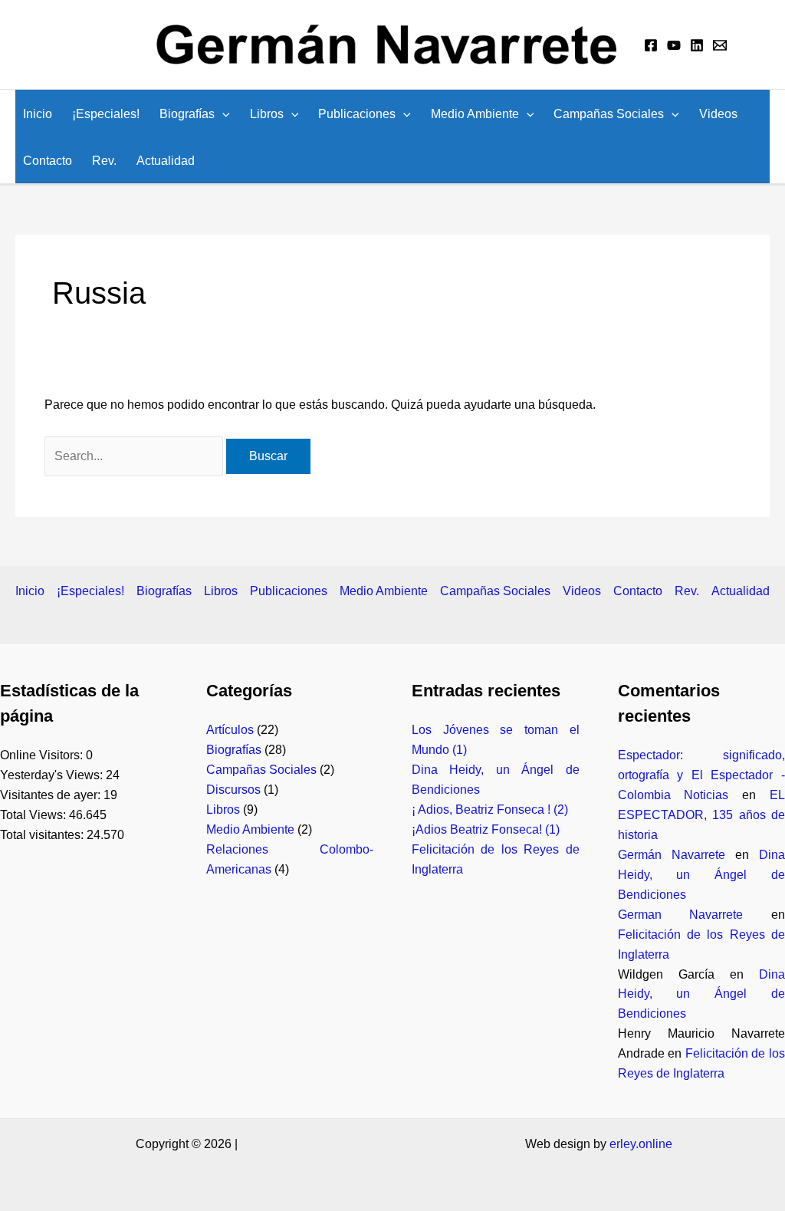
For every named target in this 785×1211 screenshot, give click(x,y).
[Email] (720, 45)
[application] (222, 114)
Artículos (230, 729)
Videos (718, 113)
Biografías (187, 113)
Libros (267, 113)
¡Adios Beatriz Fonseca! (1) (486, 829)
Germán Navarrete (671, 854)
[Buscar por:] (135, 455)
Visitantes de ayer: (51, 794)
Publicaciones (357, 113)
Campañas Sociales (608, 113)
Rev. (104, 160)
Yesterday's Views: (53, 775)
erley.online (640, 1143)
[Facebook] (651, 45)
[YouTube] (674, 45)
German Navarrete (681, 914)
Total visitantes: (43, 834)
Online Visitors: (43, 755)
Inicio (37, 113)
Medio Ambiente (475, 113)
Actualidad (165, 160)
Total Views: (34, 814)
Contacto (47, 160)
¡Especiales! (106, 113)
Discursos (233, 789)
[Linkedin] (697, 45)
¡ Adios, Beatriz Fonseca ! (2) (490, 809)
